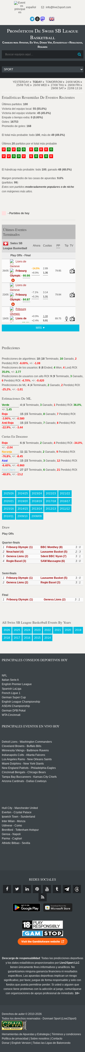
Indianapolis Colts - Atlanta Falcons (23, 755)
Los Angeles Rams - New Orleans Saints (27, 759)
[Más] (12, 280)
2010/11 (9, 516)
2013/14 (37, 508)
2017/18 (51, 501)
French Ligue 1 (11, 693)
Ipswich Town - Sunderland (18, 816)
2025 (17, 630)
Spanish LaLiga (11, 688)
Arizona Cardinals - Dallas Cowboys (24, 781)
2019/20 (23, 501)
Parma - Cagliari (12, 838)
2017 (17, 637)
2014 (47, 637)
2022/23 (51, 493)
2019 (78, 630)
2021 (58, 630)
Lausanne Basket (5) (54, 551)
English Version (21, 1042)
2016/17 (65, 501)
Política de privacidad (15, 1038)
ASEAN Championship (16, 706)
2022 (47, 630)
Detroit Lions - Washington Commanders (27, 741)
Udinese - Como (12, 825)
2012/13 (51, 508)
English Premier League (17, 684)
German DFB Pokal (14, 710)
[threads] (77, 889)
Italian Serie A (10, 679)
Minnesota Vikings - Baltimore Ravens (25, 750)
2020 (68, 630)
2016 (27, 637)
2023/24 (37, 493)
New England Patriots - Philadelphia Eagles (29, 768)
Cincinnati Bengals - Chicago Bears (24, 772)
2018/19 (37, 501)
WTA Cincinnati (11, 715)
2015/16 (9, 508)
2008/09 (37, 516)
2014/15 (23, 508)
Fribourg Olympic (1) (19, 547)
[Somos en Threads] (37, 19)
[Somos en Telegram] (32, 19)
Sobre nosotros (39, 1038)
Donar (6, 1042)
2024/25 (23, 493)
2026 (7, 630)
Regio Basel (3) (16, 561)
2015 (37, 637)
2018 (7, 637)
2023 (37, 630)
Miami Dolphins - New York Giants (23, 763)
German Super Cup (14, 697)
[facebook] (7, 889)
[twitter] (17, 889)
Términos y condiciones (66, 1034)
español (30, 7)
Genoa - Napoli (11, 834)
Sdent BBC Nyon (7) (53, 556)
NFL (4, 675)
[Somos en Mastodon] (42, 19)
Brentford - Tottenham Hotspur (20, 829)
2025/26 (9, 493)
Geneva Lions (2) (17, 556)
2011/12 (65, 508)
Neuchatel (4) (15, 551)
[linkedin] (27, 889)
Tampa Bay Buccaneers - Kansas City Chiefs (29, 776)
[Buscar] (79, 54)
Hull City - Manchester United (20, 808)
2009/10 (22, 516)
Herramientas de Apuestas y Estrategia (26, 1034)
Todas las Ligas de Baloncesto (51, 1042)
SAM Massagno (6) (53, 561)
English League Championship (21, 701)
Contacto (56, 1038)
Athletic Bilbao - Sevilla (16, 843)
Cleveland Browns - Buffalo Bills (21, 746)
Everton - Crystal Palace (17, 812)
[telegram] (67, 889)
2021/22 (65, 493)
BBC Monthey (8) (52, 547)
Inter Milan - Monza (13, 821)
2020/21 (9, 501)
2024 (27, 630)
